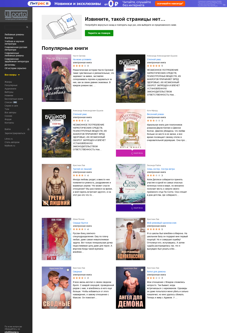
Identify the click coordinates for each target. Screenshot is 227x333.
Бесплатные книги (14, 99)
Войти (8, 129)
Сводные (77, 271)
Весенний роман (155, 114)
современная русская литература (16, 48)
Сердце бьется (80, 223)
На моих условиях (82, 59)
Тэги (7, 109)
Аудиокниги (10, 88)
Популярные (11, 85)
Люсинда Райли (154, 165)
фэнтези (9, 38)
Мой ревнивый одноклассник (161, 223)
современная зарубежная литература (17, 60)
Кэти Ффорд (152, 111)
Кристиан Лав (79, 165)
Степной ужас (154, 59)
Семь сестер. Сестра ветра (161, 169)
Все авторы (10, 112)
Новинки (9, 95)
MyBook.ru (10, 145)
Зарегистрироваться (15, 133)
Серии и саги (11, 105)
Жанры (8, 82)
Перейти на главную (99, 33)
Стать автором (12, 142)
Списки (8, 102)
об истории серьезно (15, 68)
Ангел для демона (156, 271)
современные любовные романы (14, 54)
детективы (10, 65)
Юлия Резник (78, 219)
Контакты (9, 122)
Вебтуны (9, 92)
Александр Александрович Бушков (162, 56)
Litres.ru (9, 139)
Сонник (8, 116)
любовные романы (14, 34)
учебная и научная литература (14, 42)
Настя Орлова (79, 56)
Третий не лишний (82, 169)
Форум (8, 119)
